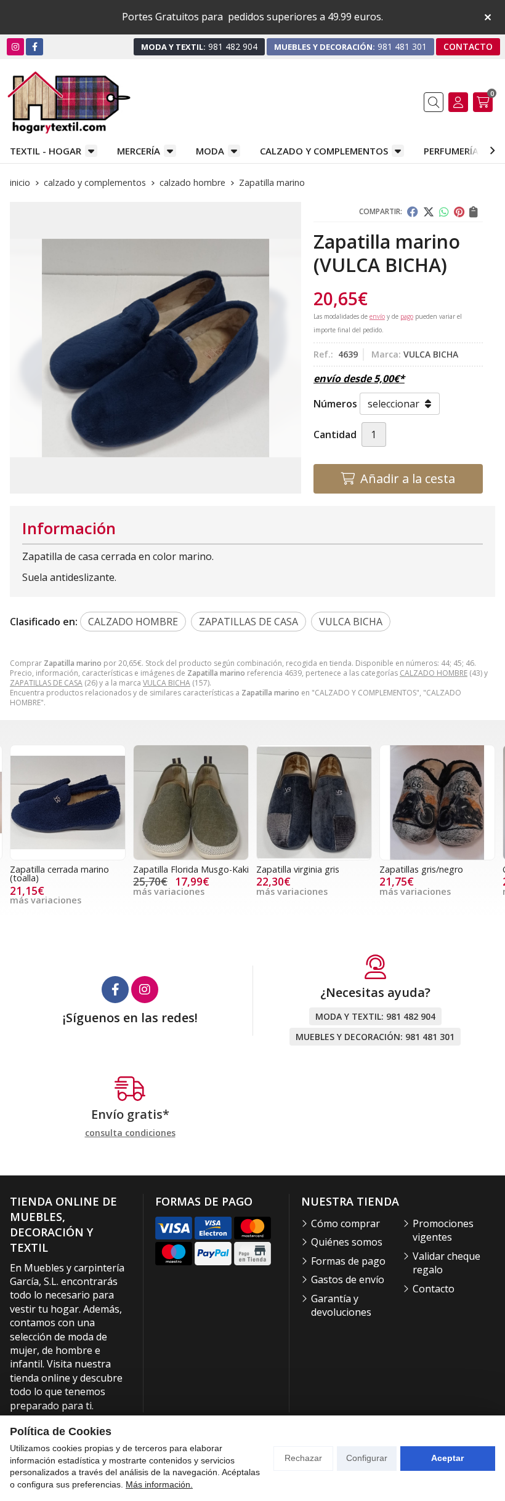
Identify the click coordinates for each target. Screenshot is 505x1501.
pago (406, 316)
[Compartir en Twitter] (428, 212)
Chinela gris (402, 869)
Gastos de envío (347, 1279)
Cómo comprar (345, 1223)
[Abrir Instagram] (15, 46)
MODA (210, 151)
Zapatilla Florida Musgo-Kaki (68, 869)
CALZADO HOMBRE (433, 673)
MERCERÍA (138, 151)
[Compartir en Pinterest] (459, 212)
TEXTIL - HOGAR (45, 151)
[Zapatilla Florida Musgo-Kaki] (67, 802)
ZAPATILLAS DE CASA (46, 683)
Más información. (159, 1484)
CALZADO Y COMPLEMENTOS (324, 151)
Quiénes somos (346, 1242)
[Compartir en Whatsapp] (444, 212)
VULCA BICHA (166, 683)
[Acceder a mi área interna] (458, 102)
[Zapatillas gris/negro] (314, 802)
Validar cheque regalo (446, 1262)
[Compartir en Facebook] (412, 212)
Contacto (433, 1288)
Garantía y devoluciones (341, 1305)
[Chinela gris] (437, 802)
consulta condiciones (130, 1133)
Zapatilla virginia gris (174, 869)
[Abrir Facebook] (35, 46)
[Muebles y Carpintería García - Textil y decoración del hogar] (69, 102)
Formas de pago (348, 1261)
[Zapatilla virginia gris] (191, 802)
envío (377, 316)
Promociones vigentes (443, 1230)
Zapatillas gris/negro (298, 869)
